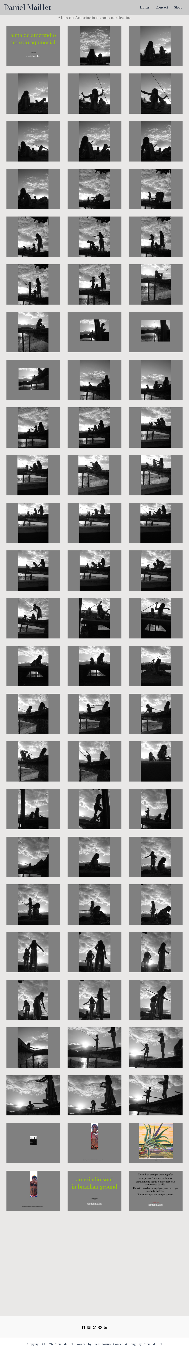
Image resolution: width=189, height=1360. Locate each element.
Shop (178, 7)
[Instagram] (89, 1327)
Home (145, 7)
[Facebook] (83, 1327)
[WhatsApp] (94, 1327)
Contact (161, 7)
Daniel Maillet (27, 7)
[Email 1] (105, 1327)
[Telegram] (100, 1327)
